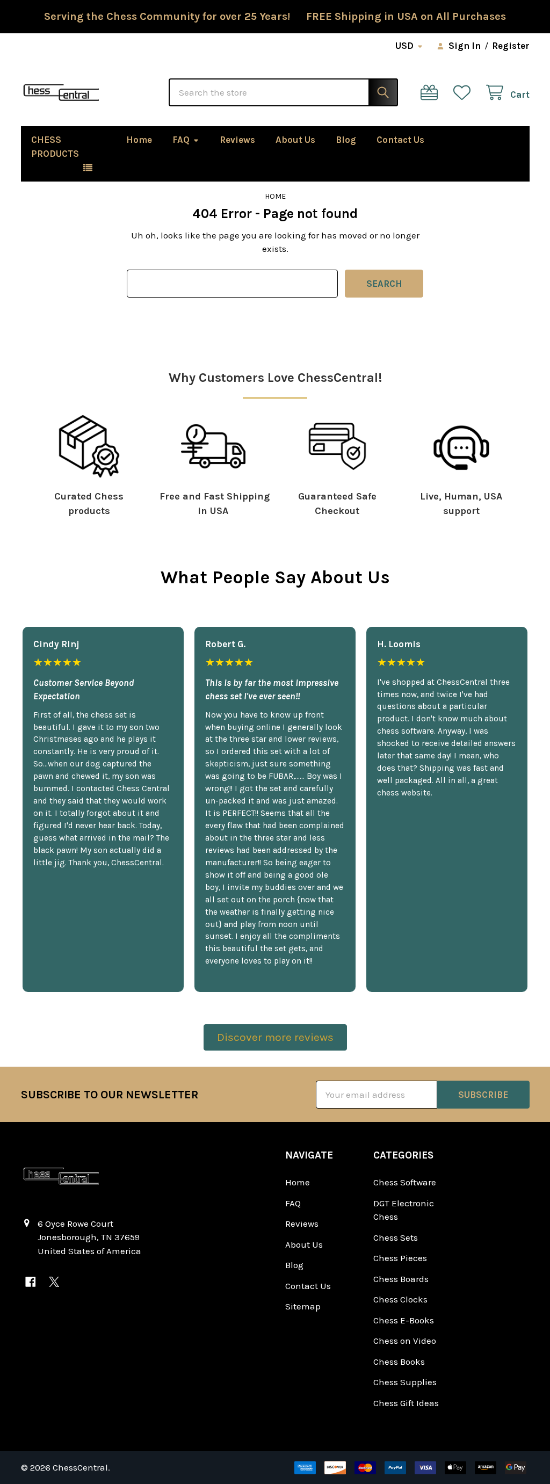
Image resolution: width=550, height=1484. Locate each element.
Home (139, 139)
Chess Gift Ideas (406, 1403)
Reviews (237, 139)
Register (511, 45)
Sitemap (303, 1306)
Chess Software (404, 1182)
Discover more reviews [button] (275, 1037)
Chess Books (399, 1361)
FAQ (181, 139)
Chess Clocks (400, 1299)
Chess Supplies (405, 1382)
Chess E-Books (403, 1320)
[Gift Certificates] (432, 92)
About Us (295, 139)
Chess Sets (395, 1237)
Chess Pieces (400, 1258)
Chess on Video (404, 1340)
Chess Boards (401, 1278)
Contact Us (400, 139)
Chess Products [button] (55, 146)
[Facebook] (31, 1282)
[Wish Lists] (464, 92)
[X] (54, 1282)
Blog (346, 139)
